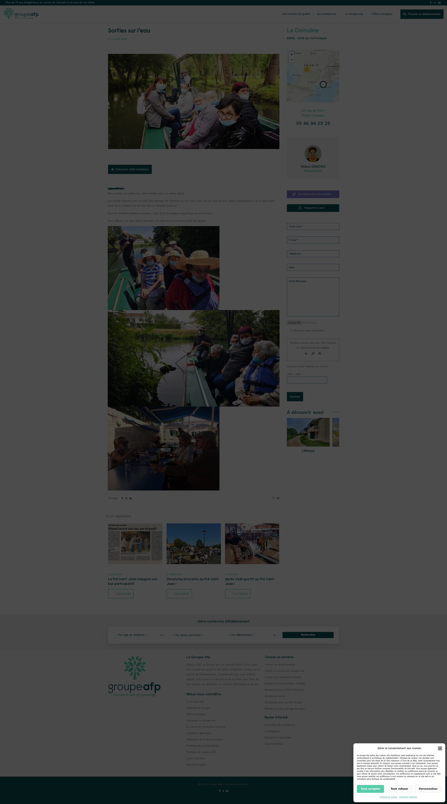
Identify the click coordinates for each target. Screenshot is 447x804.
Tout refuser (399, 789)
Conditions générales (408, 797)
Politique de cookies (388, 797)
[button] (440, 748)
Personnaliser (428, 789)
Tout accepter (370, 789)
